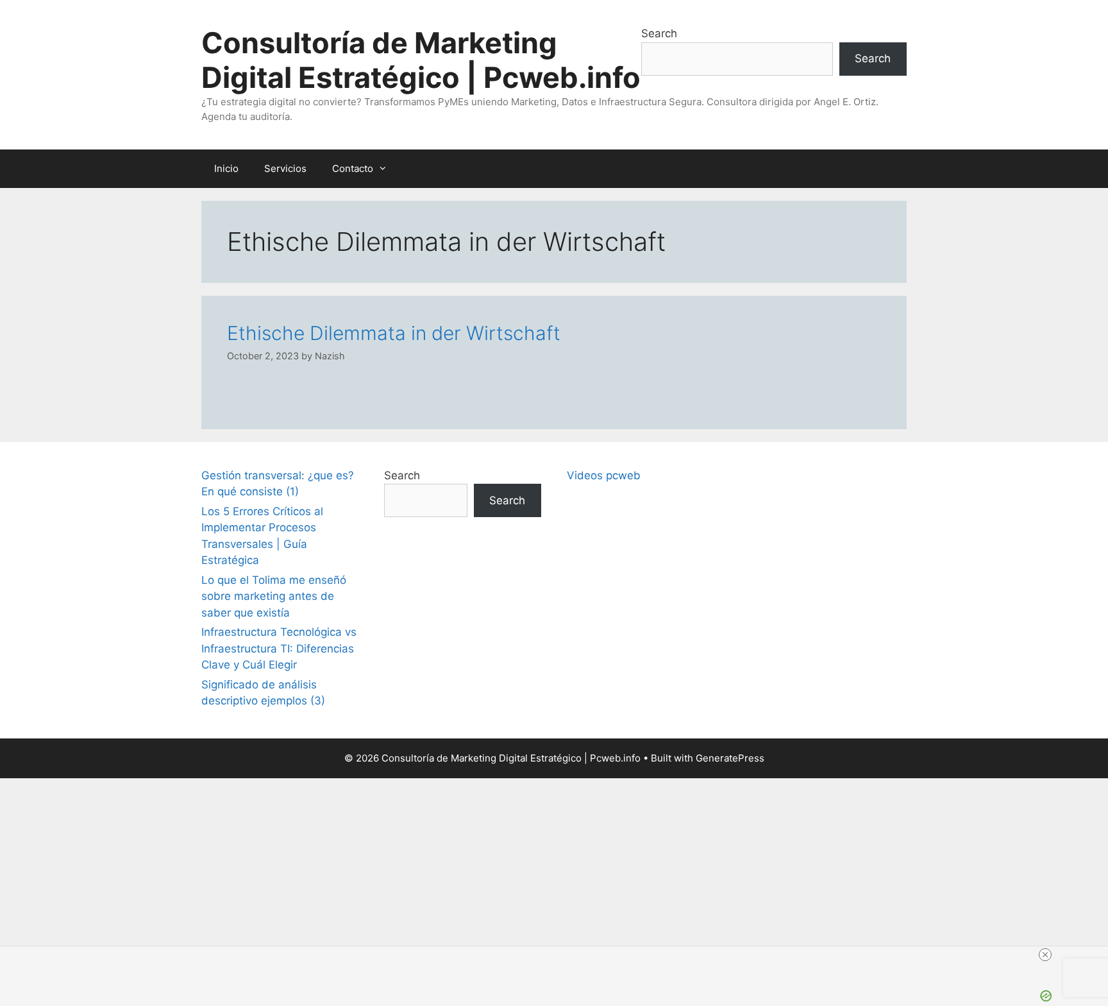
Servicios (285, 168)
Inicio (226, 168)
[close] (559, 954)
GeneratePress (730, 758)
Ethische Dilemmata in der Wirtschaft (393, 333)
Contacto (352, 168)
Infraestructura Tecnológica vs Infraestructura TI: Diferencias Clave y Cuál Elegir (279, 648)
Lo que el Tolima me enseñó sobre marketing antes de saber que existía (273, 596)
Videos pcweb (604, 475)
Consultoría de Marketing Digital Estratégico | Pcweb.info (421, 60)
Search (659, 33)
